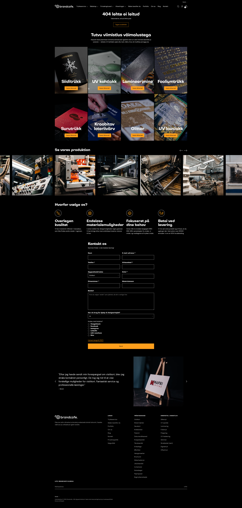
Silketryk (164, 419)
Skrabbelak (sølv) (167, 443)
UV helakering (165, 436)
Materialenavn (128, 281)
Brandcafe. (70, 499)
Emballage (138, 447)
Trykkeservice (112, 419)
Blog (109, 433)
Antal (125, 272)
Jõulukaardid (138, 464)
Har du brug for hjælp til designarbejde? (104, 313)
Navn (90, 253)
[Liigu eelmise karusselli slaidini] (181, 150)
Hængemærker (139, 453)
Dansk (184, 2)
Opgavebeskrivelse (95, 272)
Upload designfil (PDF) (95, 340)
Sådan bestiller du (114, 423)
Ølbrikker (137, 450)
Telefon (91, 262)
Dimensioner (93, 281)
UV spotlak (164, 423)
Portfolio (111, 426)
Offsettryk (164, 450)
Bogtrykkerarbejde (140, 477)
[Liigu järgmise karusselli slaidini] (185, 150)
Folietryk (164, 430)
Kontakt (110, 436)
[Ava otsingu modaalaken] (178, 6)
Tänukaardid (138, 443)
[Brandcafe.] (64, 6)
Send (121, 346)
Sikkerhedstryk (139, 460)
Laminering (164, 426)
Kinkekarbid (138, 430)
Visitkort (137, 419)
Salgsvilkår (111, 443)
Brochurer (137, 457)
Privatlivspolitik (113, 440)
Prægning (164, 433)
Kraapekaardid (139, 440)
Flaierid (136, 433)
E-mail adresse (128, 253)
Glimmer (164, 440)
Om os (110, 430)
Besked (91, 291)
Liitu (185, 486)
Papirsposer (138, 474)
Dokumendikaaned (140, 436)
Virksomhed (127, 262)
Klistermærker (139, 423)
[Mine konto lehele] (182, 6)
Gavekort (137, 426)
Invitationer (138, 467)
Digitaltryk (164, 447)
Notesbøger (138, 470)
